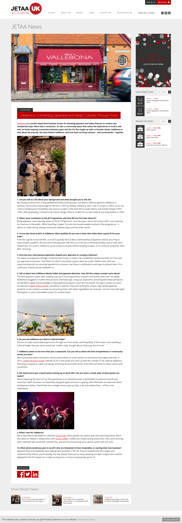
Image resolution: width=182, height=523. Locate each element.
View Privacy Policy (86, 519)
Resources (123, 13)
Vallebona (21, 123)
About (64, 13)
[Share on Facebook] (20, 474)
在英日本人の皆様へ (147, 13)
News (79, 13)
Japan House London (39, 286)
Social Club (61, 435)
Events (104, 13)
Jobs (91, 13)
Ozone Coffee (61, 438)
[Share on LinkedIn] (35, 474)
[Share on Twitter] (27, 474)
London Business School (34, 360)
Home (51, 13)
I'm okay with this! (171, 519)
